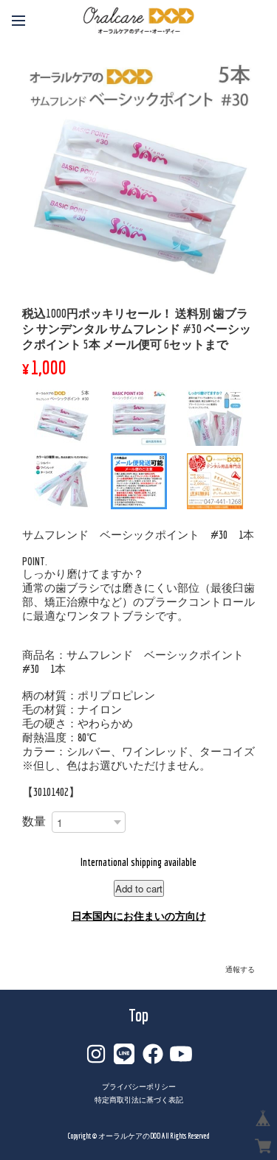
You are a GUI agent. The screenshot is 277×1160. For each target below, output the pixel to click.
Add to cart (139, 888)
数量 (34, 821)
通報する (240, 969)
